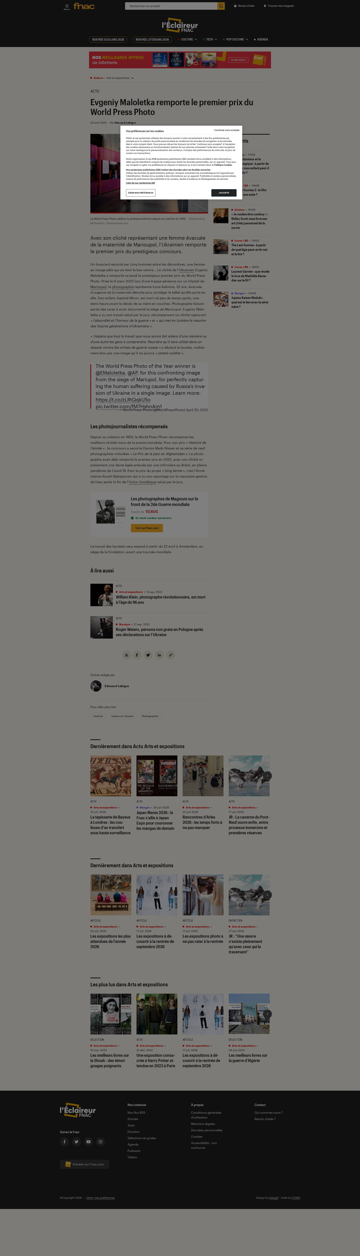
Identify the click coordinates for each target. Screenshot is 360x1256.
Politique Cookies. (223, 165)
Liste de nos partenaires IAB (140, 183)
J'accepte (224, 193)
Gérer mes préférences (140, 193)
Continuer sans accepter (226, 130)
